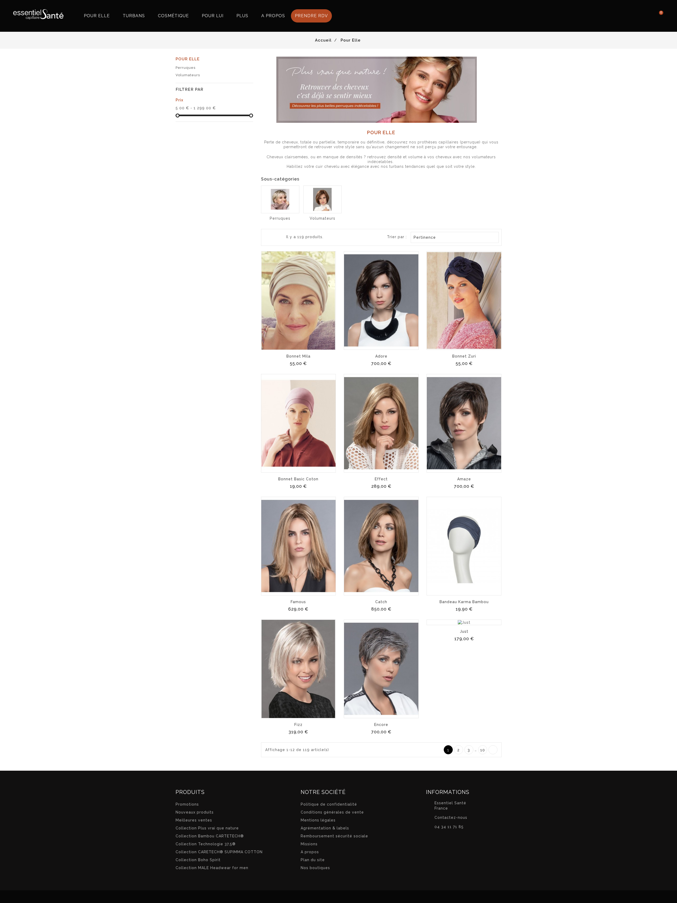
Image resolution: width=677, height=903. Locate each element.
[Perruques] (280, 199)
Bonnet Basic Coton (298, 479)
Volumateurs (188, 75)
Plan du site (313, 860)
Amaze (464, 479)
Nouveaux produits (195, 812)
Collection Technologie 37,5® (206, 844)
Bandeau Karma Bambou (464, 602)
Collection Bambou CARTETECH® (210, 836)
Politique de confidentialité (329, 804)
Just (464, 631)
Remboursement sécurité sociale (334, 836)
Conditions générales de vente (332, 812)
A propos (310, 852)
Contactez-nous (450, 817)
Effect (381, 479)
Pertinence (454, 237)
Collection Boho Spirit (198, 860)
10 (482, 750)
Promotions (187, 804)
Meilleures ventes (194, 820)
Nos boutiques (315, 868)
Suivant (493, 750)
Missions (309, 844)
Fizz (298, 725)
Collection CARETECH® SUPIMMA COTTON (219, 852)
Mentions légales (318, 820)
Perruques (185, 68)
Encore (381, 725)
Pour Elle (188, 59)
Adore (381, 356)
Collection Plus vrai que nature (207, 828)
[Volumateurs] (322, 199)
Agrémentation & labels (325, 828)
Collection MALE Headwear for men (212, 868)
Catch (381, 602)
